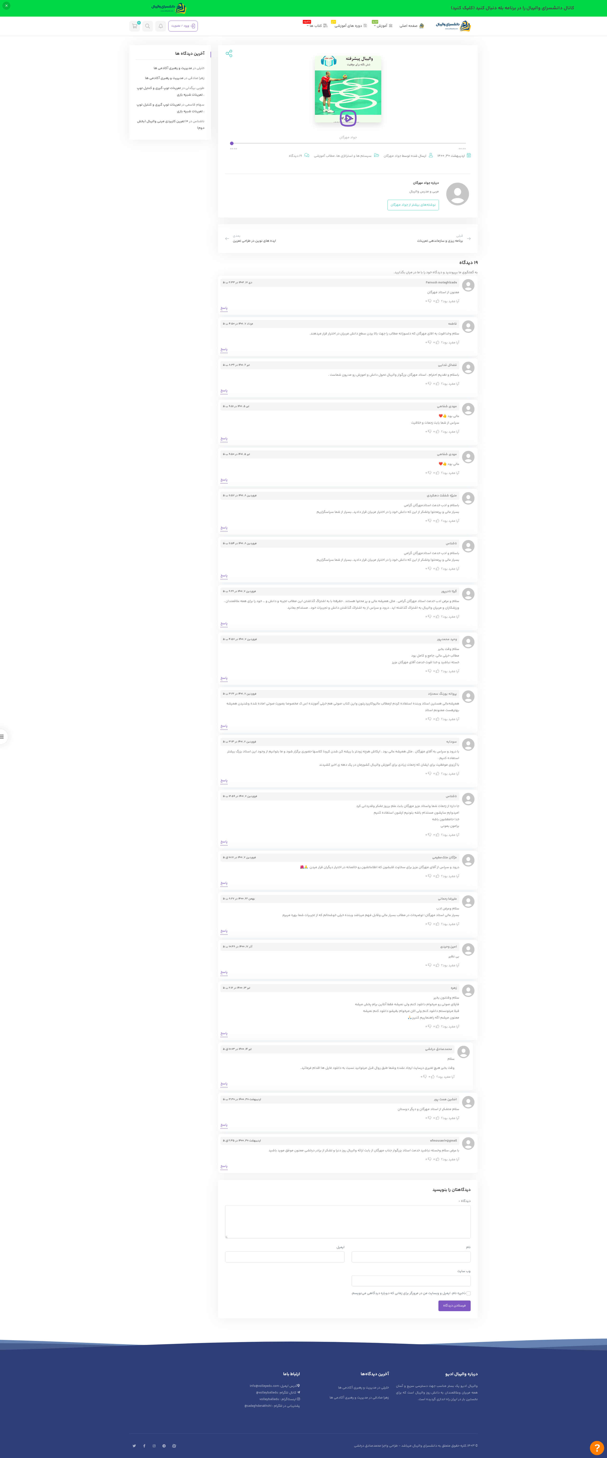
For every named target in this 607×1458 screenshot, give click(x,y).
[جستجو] (147, 26)
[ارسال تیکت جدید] (597, 1448)
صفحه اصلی (409, 26)
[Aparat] (174, 1446)
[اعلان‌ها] (160, 26)
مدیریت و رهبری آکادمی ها (173, 68)
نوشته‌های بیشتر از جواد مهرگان (413, 205)
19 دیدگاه (295, 156)
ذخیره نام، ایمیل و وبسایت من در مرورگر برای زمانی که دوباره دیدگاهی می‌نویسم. (408, 1293)
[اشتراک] (228, 54)
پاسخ (224, 308)
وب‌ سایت (464, 1271)
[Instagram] (154, 1446)
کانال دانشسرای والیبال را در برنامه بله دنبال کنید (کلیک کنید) (512, 8)
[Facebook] (144, 1446)
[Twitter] (134, 1446)
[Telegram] (164, 1446)
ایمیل (340, 1247)
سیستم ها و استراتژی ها (354, 156)
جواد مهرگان (392, 156)
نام (468, 1247)
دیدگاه (464, 1201)
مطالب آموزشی (324, 156)
